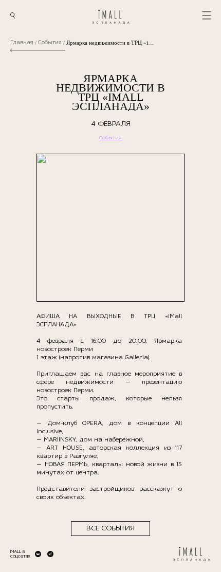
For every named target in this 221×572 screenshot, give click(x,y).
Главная (21, 43)
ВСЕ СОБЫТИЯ (110, 528)
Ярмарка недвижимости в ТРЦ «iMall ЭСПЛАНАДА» (110, 43)
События (50, 43)
